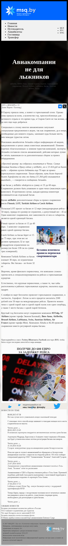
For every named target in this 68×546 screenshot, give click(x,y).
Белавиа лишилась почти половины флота (17, 515)
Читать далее (14, 428)
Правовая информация (47, 524)
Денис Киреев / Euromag (11, 107)
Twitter (25, 340)
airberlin (13, 84)
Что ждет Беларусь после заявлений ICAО (18, 513)
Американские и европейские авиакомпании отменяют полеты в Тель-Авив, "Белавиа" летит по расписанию (35, 467)
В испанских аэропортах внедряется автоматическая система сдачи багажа (37, 432)
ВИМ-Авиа (22, 84)
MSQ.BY (25, 533)
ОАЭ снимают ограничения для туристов (17, 511)
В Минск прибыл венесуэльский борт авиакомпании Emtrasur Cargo (28, 518)
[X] (64, 106)
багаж (46, 86)
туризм (43, 84)
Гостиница (14, 34)
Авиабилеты (15, 31)
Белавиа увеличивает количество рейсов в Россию (21, 508)
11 (18, 105)
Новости (12, 26)
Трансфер (13, 37)
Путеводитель (16, 29)
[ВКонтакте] (60, 106)
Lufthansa (39, 86)
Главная (12, 23)
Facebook (42, 340)
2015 (3, 105)
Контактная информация (30, 524)
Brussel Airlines (28, 86)
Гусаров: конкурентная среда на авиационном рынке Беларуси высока (35, 448)
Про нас (18, 524)
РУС (62, 30)
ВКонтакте (33, 340)
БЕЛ (62, 28)
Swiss (37, 88)
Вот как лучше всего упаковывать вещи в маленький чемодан (32, 417)
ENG (62, 33)
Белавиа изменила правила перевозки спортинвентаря (48, 253)
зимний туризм (34, 84)
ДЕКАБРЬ (11, 105)
